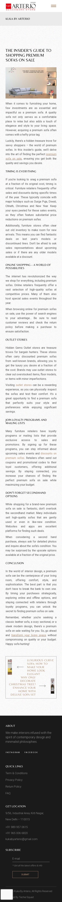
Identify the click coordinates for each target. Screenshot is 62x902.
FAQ (8, 793)
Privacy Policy (14, 780)
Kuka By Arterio (22, 891)
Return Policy (13, 786)
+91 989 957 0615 (17, 827)
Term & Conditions (17, 773)
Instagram (13, 752)
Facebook (31, 752)
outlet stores (24, 385)
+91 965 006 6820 (17, 833)
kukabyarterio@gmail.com (22, 839)
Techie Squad (26, 897)
